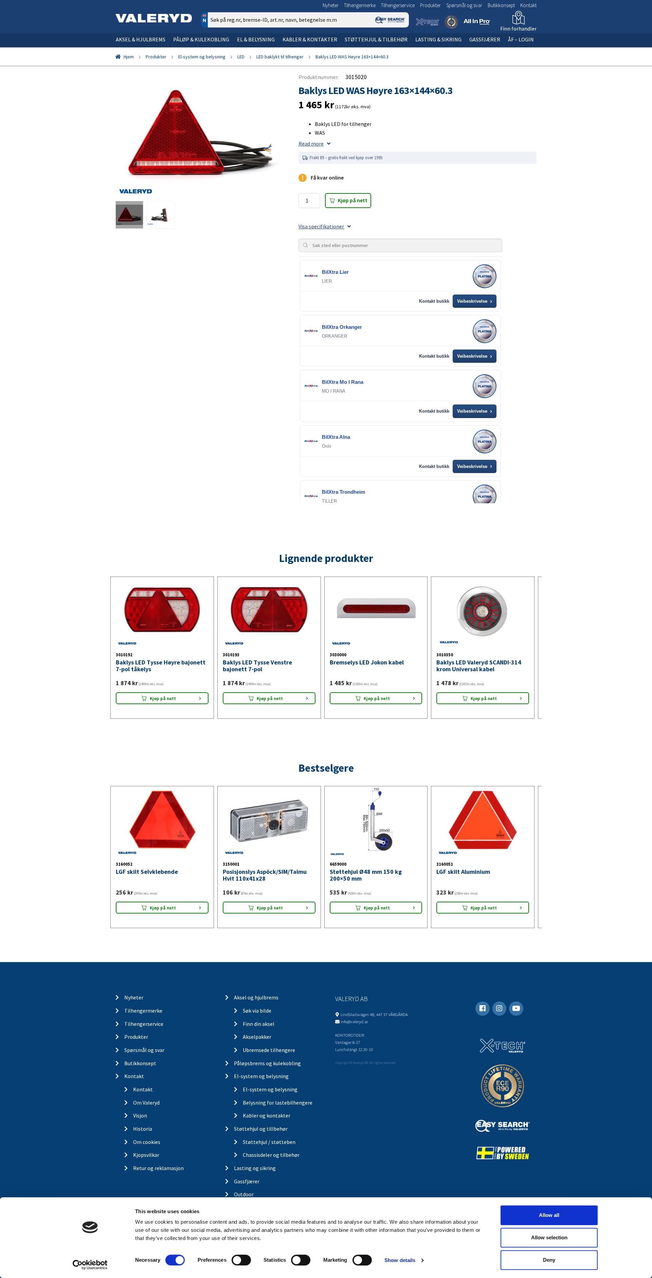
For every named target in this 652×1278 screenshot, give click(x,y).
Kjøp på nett (352, 200)
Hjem (129, 57)
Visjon (140, 1115)
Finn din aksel (258, 1023)
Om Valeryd (146, 1102)
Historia (142, 1128)
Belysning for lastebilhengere (277, 1102)
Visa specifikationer (321, 226)
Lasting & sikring (438, 39)
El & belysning (256, 39)
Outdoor (244, 1194)
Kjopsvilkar (146, 1154)
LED (240, 57)
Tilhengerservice (398, 5)
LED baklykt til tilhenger (280, 57)
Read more (311, 143)
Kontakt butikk (434, 301)
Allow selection (549, 1237)
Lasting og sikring (255, 1168)
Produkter (430, 5)
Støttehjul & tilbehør (376, 39)
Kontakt (528, 5)
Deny (549, 1260)
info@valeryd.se (354, 1021)
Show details (399, 1260)
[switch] (241, 1260)
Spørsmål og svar (464, 5)
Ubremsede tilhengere (269, 1050)
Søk (399, 48)
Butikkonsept (501, 5)
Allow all (549, 1215)
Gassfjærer (484, 39)
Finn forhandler (518, 28)
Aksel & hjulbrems (140, 39)
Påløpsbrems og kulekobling (267, 1063)
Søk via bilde (257, 1010)
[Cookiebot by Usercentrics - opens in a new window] (90, 1265)
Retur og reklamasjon (158, 1168)
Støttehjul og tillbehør (261, 1128)
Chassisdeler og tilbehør (271, 1154)
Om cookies (146, 1142)
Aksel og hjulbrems (256, 997)
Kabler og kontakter (266, 1115)
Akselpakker (257, 1036)
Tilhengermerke (360, 5)
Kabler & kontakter (310, 39)
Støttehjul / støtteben (269, 1142)
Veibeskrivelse (474, 301)
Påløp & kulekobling (201, 39)
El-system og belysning (201, 57)
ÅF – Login (521, 39)
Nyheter (331, 5)
